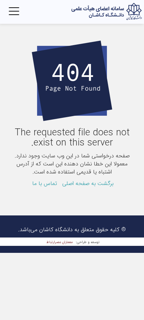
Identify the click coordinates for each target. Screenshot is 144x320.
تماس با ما (44, 183)
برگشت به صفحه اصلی (88, 183)
